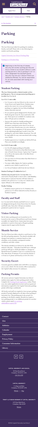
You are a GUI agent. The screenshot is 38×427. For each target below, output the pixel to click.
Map (22, 391)
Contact (5, 316)
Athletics (5, 325)
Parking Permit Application (18, 282)
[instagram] (21, 356)
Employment (7, 334)
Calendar (5, 330)
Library (5, 348)
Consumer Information (11, 343)
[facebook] (16, 356)
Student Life (9, 16)
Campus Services (19, 16)
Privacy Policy (7, 339)
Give (3, 321)
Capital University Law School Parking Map (15, 55)
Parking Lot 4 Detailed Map (10, 59)
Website (16, 391)
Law (2, 16)
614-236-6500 (19, 375)
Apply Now (11, 10)
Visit (28, 10)
